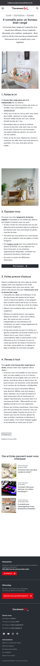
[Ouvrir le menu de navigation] (3, 8)
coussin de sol (9, 110)
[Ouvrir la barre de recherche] (37, 8)
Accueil (8, 15)
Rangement (6, 434)
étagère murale (13, 244)
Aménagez (30, 15)
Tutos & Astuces (18, 15)
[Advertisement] (20, 158)
